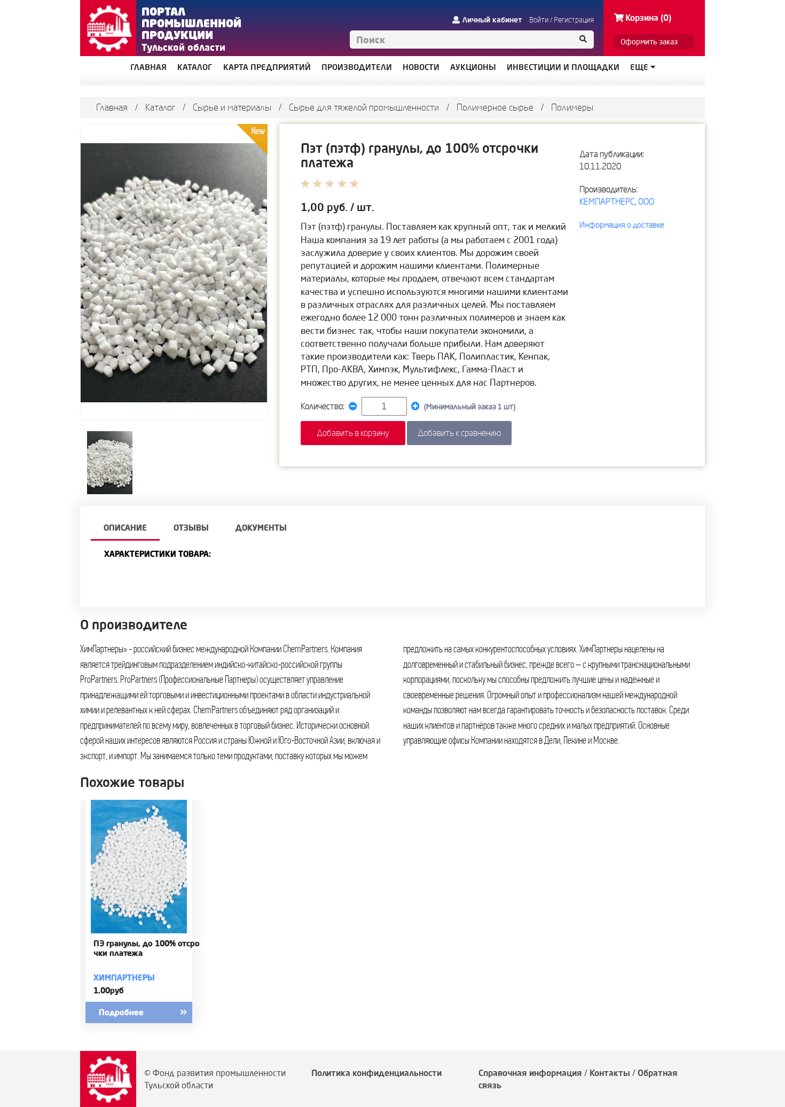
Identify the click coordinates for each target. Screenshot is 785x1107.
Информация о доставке (621, 225)
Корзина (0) (648, 17)
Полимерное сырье (495, 107)
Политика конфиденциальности (376, 1072)
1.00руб (108, 990)
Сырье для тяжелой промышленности (364, 107)
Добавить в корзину (353, 432)
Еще (640, 67)
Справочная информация (530, 1072)
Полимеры (572, 107)
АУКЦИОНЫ (473, 67)
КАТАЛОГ (195, 67)
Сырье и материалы (232, 107)
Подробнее (121, 1012)
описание (125, 528)
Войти (538, 20)
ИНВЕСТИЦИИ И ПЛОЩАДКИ (563, 67)
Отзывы (191, 528)
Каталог (160, 107)
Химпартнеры (124, 977)
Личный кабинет (492, 20)
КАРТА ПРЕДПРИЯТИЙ (267, 67)
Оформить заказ (649, 41)
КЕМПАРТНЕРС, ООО (616, 201)
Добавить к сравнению (459, 432)
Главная (112, 107)
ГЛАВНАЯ (148, 67)
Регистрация (574, 20)
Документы (261, 528)
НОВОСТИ (421, 67)
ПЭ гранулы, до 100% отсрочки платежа (146, 948)
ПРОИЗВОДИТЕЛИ (356, 67)
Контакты (610, 1072)
